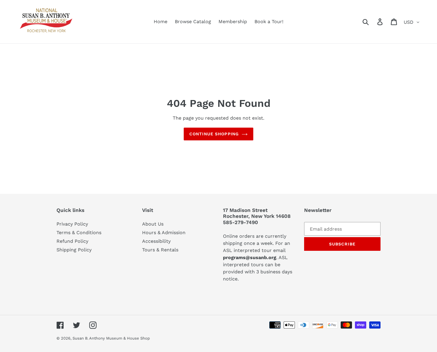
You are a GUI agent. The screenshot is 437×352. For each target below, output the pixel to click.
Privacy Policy (72, 224)
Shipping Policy (74, 250)
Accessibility (156, 241)
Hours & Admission (164, 232)
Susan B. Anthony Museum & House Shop (111, 338)
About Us (153, 224)
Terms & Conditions (78, 232)
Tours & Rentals (160, 250)
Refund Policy (72, 241)
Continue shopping (214, 133)
